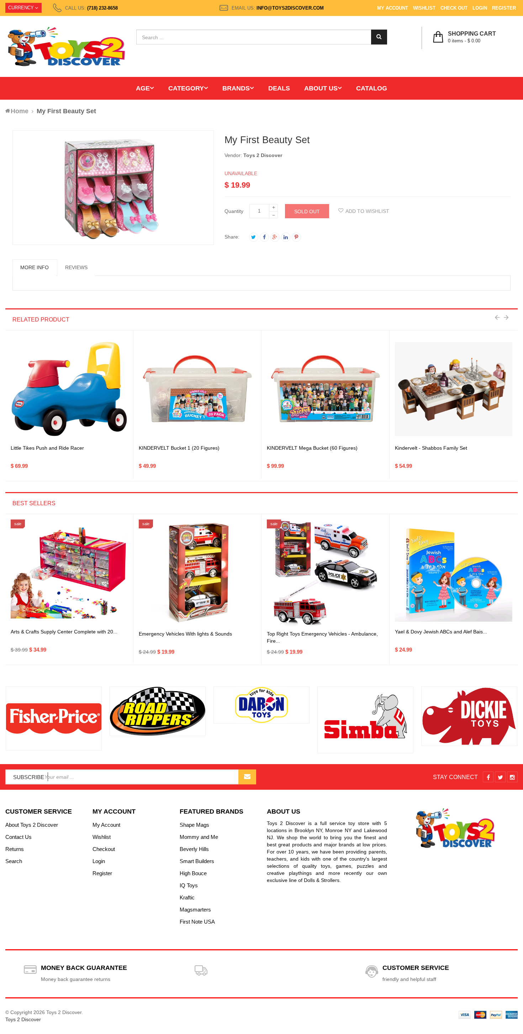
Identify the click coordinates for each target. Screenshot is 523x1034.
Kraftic (187, 897)
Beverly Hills (194, 849)
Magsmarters (195, 910)
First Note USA (197, 922)
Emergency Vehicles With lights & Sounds (185, 634)
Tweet (253, 237)
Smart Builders (197, 861)
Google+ (275, 237)
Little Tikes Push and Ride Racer (47, 448)
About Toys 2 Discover (31, 825)
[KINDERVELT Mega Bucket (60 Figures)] (325, 389)
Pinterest (296, 237)
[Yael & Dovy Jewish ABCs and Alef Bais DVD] (453, 573)
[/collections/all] (54, 718)
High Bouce (193, 873)
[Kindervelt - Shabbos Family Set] (453, 389)
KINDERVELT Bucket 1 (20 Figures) (179, 448)
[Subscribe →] (247, 776)
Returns (14, 849)
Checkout (104, 849)
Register (504, 8)
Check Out (453, 8)
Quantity (233, 211)
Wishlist (424, 8)
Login (479, 8)
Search (13, 861)
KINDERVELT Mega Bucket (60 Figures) (312, 448)
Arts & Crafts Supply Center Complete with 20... (64, 631)
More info (34, 267)
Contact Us (18, 837)
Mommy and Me (199, 837)
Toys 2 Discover (262, 155)
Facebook (264, 237)
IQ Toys (189, 885)
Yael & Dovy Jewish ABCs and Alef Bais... (441, 631)
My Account (392, 8)
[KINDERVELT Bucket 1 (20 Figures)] (197, 389)
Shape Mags (194, 825)
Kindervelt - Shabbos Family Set (431, 448)
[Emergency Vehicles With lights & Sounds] (197, 572)
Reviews (76, 267)
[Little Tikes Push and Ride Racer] (69, 389)
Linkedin (285, 237)
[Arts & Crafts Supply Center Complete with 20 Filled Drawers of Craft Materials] (69, 572)
